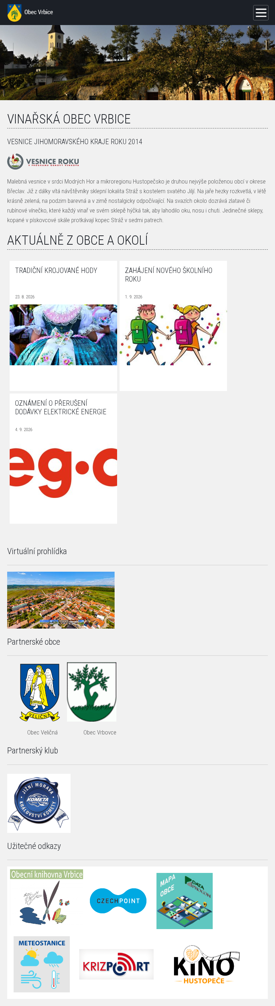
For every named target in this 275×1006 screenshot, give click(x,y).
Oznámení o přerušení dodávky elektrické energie (60, 407)
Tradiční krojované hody (56, 270)
